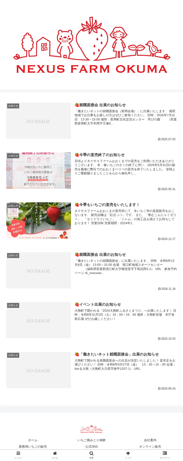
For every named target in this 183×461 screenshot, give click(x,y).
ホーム (32, 440)
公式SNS (91, 446)
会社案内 (150, 440)
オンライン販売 (150, 446)
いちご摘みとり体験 (91, 440)
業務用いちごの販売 (33, 446)
